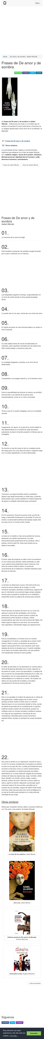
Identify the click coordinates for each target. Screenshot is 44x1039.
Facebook (26, 73)
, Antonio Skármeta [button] (22, 938)
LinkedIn (38, 73)
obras (5, 56)
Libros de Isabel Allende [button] (30, 165)
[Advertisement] (22, 30)
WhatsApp (18, 73)
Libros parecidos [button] (35, 983)
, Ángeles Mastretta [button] (22, 974)
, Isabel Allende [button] (22, 854)
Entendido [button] (34, 1033)
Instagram (20, 1022)
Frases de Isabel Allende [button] (11, 165)
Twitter (33, 73)
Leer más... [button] (14, 1036)
